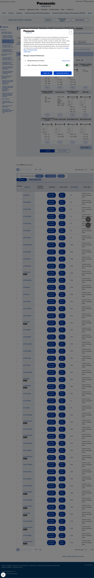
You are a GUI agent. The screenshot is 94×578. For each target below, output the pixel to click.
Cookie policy (27, 51)
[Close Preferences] (3, 574)
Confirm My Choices (62, 73)
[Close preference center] (71, 32)
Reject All (47, 73)
